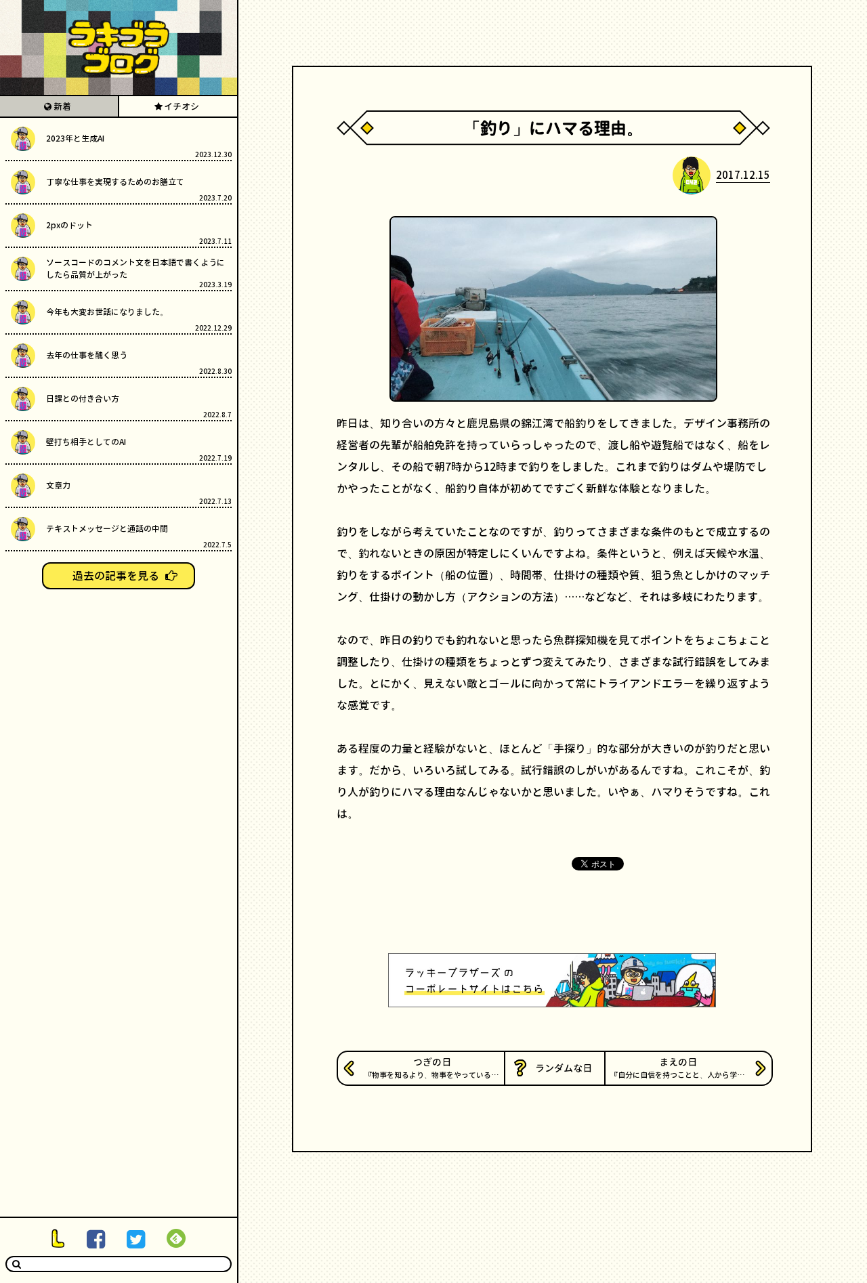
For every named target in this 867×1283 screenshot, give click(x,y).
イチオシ (181, 106)
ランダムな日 (563, 1067)
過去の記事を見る (115, 575)
